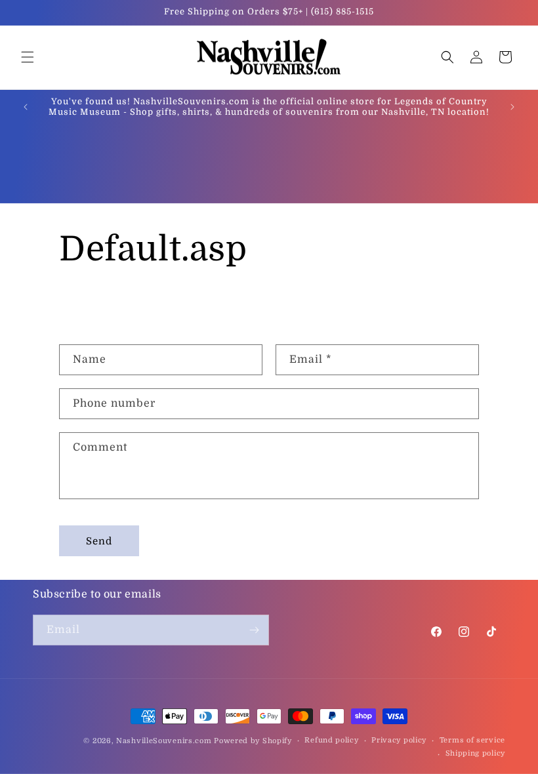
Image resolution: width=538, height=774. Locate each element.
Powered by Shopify (253, 741)
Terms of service (472, 740)
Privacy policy (398, 740)
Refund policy (331, 740)
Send (99, 541)
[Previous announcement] (25, 106)
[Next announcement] (512, 106)
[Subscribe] (253, 630)
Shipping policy (475, 753)
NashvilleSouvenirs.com (163, 741)
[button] (27, 57)
